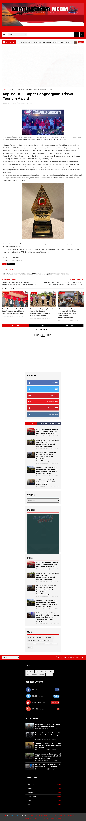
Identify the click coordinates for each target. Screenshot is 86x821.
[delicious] (82, 657)
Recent (31, 423)
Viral (30, 647)
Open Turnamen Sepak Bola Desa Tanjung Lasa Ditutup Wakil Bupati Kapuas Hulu (13, 311)
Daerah (63, 42)
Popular (43, 423)
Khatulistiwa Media (35, 815)
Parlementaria (45, 640)
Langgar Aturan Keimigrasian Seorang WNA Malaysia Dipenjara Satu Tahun (48, 745)
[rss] (74, 657)
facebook (70, 325)
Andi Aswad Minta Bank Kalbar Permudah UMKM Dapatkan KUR (45, 482)
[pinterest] (65, 657)
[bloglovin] (68, 657)
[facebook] (56, 657)
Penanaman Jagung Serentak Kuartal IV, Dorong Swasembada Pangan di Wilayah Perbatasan (42, 312)
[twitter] (59, 657)
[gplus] (62, 657)
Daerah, (30, 103)
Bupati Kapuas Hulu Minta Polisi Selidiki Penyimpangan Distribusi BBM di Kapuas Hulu (48, 756)
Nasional (32, 640)
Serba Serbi (45, 644)
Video (54, 644)
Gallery (49, 637)
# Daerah (11, 264)
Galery (40, 637)
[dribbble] (71, 657)
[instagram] (80, 657)
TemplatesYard (15, 815)
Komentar (55, 423)
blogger (15, 325)
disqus (42, 325)
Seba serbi (32, 644)
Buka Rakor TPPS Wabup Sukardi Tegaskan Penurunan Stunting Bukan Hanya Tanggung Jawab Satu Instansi (47, 617)
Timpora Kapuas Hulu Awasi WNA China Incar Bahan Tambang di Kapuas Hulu (48, 735)
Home (5, 89)
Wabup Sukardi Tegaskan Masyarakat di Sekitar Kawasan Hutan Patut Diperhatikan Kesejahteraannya (69, 313)
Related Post (8, 288)
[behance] (76, 657)
